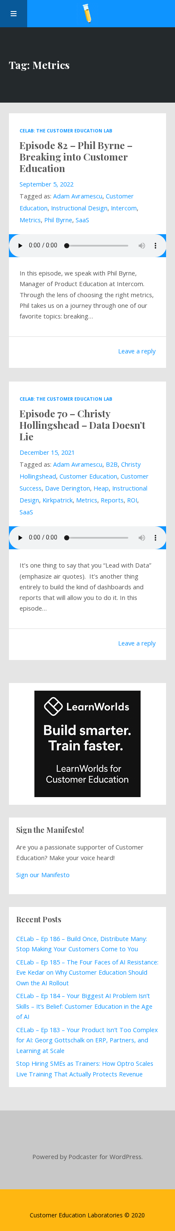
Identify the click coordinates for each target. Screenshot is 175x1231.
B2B (112, 464)
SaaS (82, 220)
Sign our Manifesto (43, 874)
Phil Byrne (58, 220)
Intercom (124, 208)
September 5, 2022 (46, 184)
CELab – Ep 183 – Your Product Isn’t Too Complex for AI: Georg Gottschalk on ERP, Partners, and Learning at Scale (87, 1040)
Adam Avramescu (77, 196)
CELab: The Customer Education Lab (66, 131)
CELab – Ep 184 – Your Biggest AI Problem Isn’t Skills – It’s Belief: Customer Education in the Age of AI (84, 1006)
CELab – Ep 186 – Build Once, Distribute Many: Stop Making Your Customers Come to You (81, 944)
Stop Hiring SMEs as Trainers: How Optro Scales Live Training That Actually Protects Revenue (84, 1068)
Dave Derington (67, 488)
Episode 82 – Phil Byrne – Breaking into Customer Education (76, 156)
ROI (132, 500)
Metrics (30, 220)
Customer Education (88, 476)
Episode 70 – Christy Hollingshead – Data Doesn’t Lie (82, 425)
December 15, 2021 (47, 452)
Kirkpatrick (57, 500)
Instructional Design (79, 208)
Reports (112, 500)
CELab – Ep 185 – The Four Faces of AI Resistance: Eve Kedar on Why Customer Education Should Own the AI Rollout (87, 972)
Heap (101, 488)
